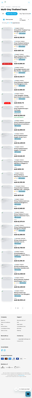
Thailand (8, 6)
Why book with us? (21, 320)
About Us (3, 320)
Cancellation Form (21, 326)
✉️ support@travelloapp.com (23, 339)
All (3, 13)
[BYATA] (3, 367)
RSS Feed (19, 328)
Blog (2, 324)
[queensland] (17, 367)
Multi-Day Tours (16, 6)
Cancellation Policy (5, 328)
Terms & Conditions (5, 322)
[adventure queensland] (9, 367)
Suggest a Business (5, 339)
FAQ (18, 322)
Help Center (19, 324)
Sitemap (19, 330)
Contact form (20, 341)
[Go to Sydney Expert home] (10, 2)
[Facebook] (2, 350)
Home (2, 6)
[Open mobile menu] (2, 2)
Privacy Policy (4, 326)
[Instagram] (5, 350)
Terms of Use (4, 330)
